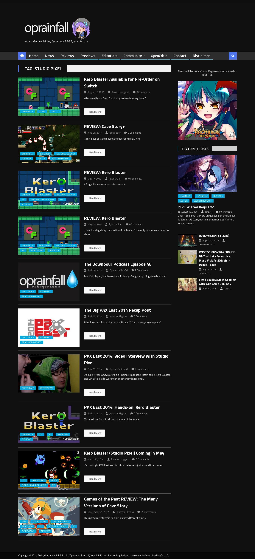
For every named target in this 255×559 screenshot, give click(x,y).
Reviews (67, 55)
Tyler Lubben (115, 224)
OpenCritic (159, 55)
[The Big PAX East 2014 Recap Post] (49, 327)
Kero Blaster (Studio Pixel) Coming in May (124, 453)
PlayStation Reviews (42, 199)
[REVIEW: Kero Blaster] (49, 190)
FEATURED (44, 153)
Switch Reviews (61, 158)
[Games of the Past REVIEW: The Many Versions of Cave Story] (49, 516)
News (49, 55)
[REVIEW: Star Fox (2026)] (187, 240)
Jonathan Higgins (118, 316)
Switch (55, 111)
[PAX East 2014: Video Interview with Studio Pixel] (49, 373)
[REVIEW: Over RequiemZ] (207, 173)
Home (33, 55)
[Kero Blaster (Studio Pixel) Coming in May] (49, 470)
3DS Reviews (39, 521)
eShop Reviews (60, 521)
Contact (180, 55)
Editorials (109, 55)
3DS (24, 521)
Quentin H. (204, 273)
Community (133, 55)
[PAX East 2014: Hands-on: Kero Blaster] (49, 425)
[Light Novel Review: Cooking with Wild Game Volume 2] (187, 284)
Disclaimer (201, 55)
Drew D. (228, 288)
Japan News (38, 480)
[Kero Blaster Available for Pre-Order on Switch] (49, 97)
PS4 (62, 199)
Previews (87, 55)
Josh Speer (115, 133)
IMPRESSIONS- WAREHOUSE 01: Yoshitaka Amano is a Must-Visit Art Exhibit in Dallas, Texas (217, 258)
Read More (95, 112)
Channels (27, 111)
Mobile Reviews (57, 526)
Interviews (46, 388)
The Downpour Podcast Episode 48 (117, 264)
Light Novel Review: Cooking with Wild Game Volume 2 (217, 282)
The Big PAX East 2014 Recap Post (117, 310)
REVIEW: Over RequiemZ (196, 206)
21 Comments (148, 512)
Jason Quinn (115, 178)
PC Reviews (37, 250)
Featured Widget (65, 153)
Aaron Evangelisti (120, 92)
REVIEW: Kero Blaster (105, 172)
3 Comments (142, 270)
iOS (41, 434)
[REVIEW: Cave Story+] (49, 144)
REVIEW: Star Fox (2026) (214, 236)
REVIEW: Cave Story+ (104, 126)
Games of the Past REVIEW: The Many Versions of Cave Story (121, 502)
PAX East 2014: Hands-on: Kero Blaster (122, 407)
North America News (34, 485)
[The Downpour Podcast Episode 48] (49, 281)
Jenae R (208, 212)
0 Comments (143, 92)
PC (23, 199)
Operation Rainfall (118, 270)
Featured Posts (195, 148)
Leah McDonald (206, 244)
